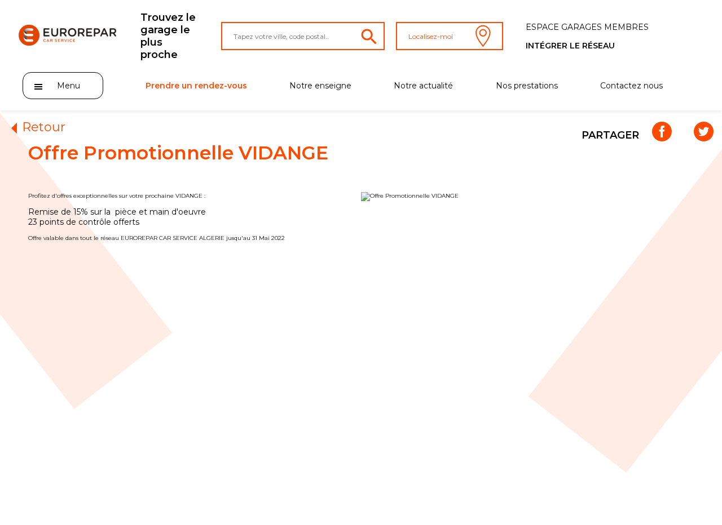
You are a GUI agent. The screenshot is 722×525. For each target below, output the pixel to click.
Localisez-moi (430, 36)
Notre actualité (423, 86)
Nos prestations (527, 86)
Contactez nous (631, 86)
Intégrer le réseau (570, 46)
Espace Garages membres (587, 27)
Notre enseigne (320, 86)
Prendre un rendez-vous (196, 86)
